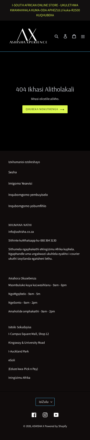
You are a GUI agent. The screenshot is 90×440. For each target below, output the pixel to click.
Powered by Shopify (56, 426)
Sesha (12, 172)
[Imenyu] (82, 36)
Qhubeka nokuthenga (42, 109)
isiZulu (44, 402)
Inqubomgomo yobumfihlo (27, 206)
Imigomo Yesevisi (20, 183)
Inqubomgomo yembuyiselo (28, 194)
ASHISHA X (38, 426)
